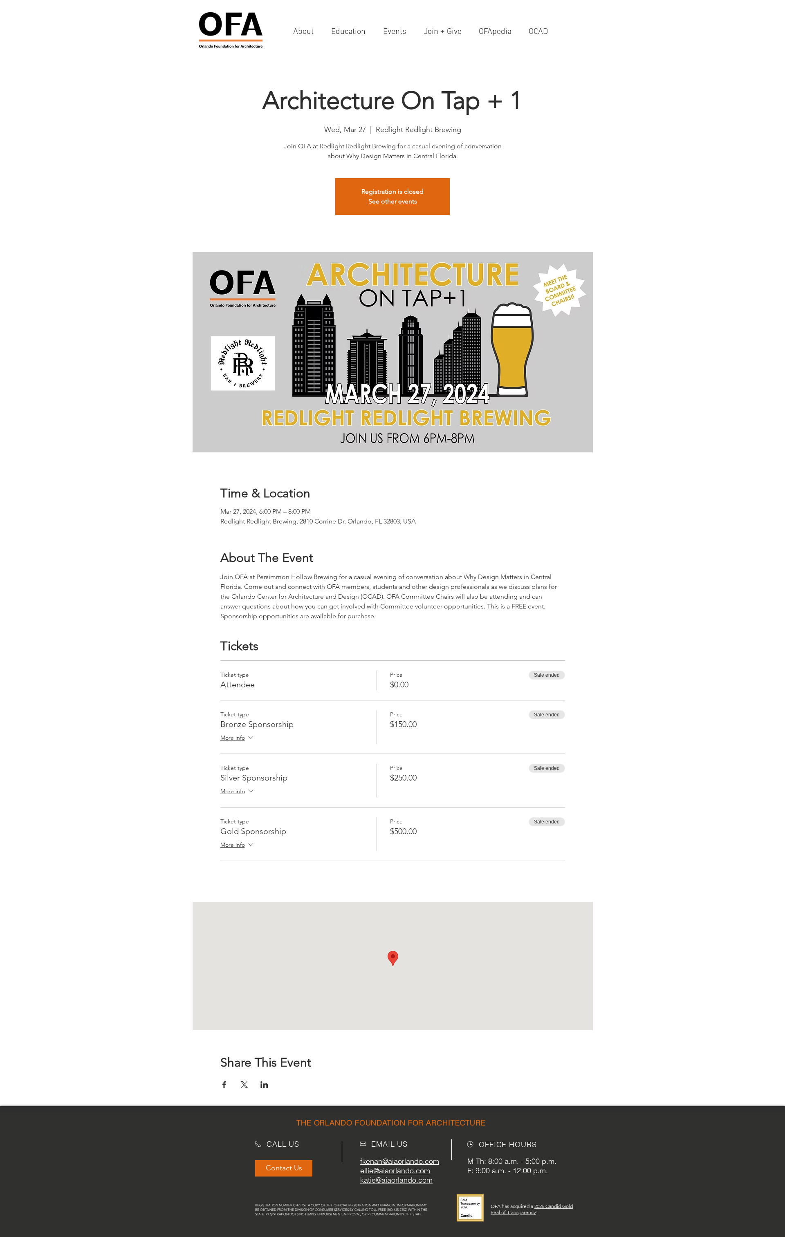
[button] (445, 32)
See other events (392, 201)
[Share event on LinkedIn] (264, 1084)
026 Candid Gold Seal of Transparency (532, 1209)
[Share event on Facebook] (224, 1084)
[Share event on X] (244, 1084)
